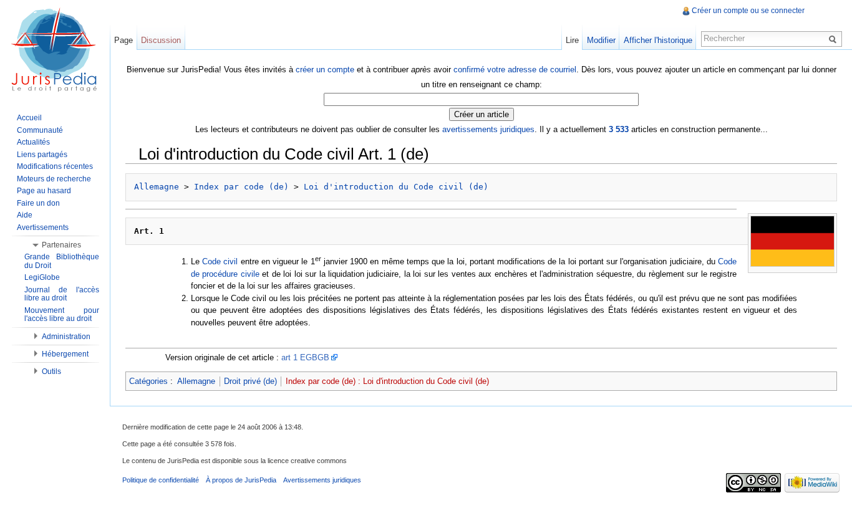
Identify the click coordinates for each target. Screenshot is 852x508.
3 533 (619, 129)
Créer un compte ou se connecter (748, 10)
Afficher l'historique (658, 40)
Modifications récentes (55, 166)
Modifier (601, 40)
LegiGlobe (42, 277)
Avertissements (43, 227)
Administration (66, 336)
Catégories (148, 381)
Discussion (161, 40)
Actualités (33, 142)
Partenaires (61, 245)
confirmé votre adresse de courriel (514, 69)
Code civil (220, 261)
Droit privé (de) (250, 381)
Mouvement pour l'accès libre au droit (61, 314)
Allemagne (156, 186)
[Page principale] (55, 50)
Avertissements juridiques (322, 480)
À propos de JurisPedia (241, 480)
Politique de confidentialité (160, 480)
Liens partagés (42, 154)
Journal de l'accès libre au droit (61, 294)
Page (123, 40)
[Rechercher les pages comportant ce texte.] (834, 39)
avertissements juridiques (488, 129)
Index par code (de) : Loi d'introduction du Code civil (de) (387, 381)
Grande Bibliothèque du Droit (61, 261)
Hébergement (65, 354)
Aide (24, 215)
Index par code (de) (241, 186)
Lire (572, 40)
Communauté (40, 130)
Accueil (29, 117)
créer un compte (325, 69)
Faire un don (38, 203)
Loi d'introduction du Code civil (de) (396, 186)
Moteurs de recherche (54, 179)
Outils (51, 371)
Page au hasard (44, 190)
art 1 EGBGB (305, 357)
